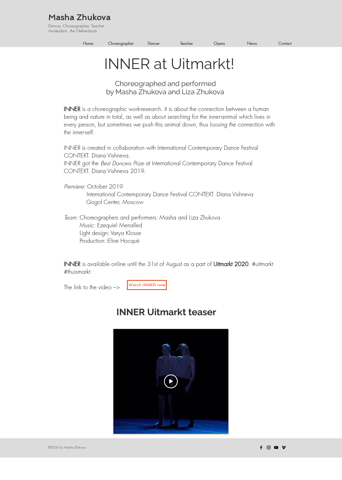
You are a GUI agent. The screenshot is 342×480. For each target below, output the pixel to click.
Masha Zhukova (79, 17)
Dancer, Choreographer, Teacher (76, 25)
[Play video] (171, 381)
